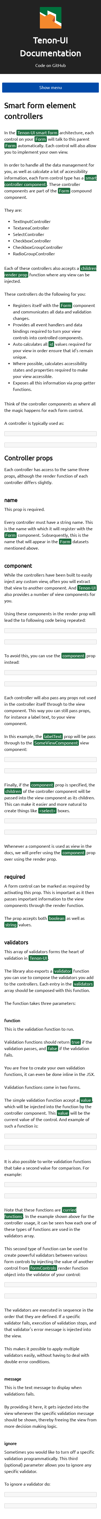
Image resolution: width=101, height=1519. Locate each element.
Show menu (50, 87)
